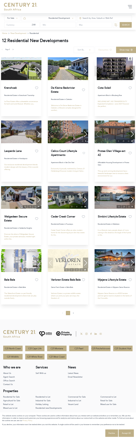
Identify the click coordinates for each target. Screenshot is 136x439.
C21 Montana (57, 348)
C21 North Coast (13, 348)
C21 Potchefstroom (101, 348)
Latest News (73, 373)
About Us (7, 373)
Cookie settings (95, 433)
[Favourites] (36, 88)
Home (4, 33)
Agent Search (9, 377)
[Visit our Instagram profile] (86, 334)
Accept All (126, 433)
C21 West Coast (57, 356)
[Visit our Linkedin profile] (96, 334)
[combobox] (93, 18)
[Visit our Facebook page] (91, 334)
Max (81, 25)
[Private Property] (64, 334)
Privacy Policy (27, 420)
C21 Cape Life (35, 348)
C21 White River (35, 356)
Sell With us (41, 373)
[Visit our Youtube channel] (101, 334)
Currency (10, 25)
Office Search (9, 380)
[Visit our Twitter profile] (81, 334)
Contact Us (8, 384)
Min (44, 25)
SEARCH (125, 25)
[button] (38, 71)
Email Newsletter (75, 377)
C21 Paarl (79, 348)
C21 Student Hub (123, 348)
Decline (112, 433)
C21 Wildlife (13, 356)
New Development (18, 33)
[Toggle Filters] (116, 25)
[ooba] (45, 334)
